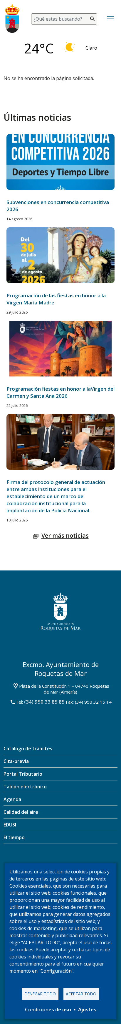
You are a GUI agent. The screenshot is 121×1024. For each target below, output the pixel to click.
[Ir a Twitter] (51, 862)
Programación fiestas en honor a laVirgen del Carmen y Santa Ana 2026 (60, 392)
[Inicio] (15, 18)
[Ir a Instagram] (68, 862)
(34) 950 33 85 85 (44, 701)
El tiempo (14, 837)
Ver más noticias (65, 535)
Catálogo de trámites (28, 748)
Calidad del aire (21, 812)
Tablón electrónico (25, 786)
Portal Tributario (23, 774)
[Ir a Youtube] (87, 862)
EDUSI (10, 824)
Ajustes (87, 1009)
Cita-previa (16, 761)
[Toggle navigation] (110, 19)
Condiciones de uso (48, 1009)
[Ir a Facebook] (34, 862)
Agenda (12, 799)
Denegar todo (40, 994)
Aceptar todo (81, 994)
